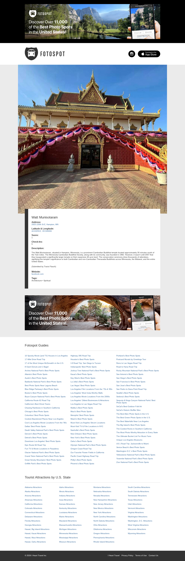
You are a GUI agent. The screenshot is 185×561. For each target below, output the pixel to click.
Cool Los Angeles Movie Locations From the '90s (46, 423)
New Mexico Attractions (103, 508)
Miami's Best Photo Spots (81, 419)
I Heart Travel (113, 555)
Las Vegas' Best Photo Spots (83, 385)
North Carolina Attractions (104, 517)
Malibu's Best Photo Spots (82, 408)
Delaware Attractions (33, 517)
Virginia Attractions (136, 512)
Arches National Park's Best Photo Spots (42, 370)
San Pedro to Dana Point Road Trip (131, 389)
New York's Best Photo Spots (83, 437)
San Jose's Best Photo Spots (128, 385)
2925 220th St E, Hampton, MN (45, 224)
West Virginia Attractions (138, 525)
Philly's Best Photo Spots (81, 460)
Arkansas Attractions (33, 500)
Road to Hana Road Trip (126, 367)
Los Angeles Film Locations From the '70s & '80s (91, 389)
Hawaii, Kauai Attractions (35, 533)
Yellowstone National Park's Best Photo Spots (135, 455)
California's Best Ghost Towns (37, 404)
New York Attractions (102, 512)
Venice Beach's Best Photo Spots (130, 447)
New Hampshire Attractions (105, 500)
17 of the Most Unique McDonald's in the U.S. (44, 363)
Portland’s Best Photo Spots (128, 356)
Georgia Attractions (33, 525)
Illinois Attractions (66, 491)
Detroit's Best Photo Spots (36, 437)
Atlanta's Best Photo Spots (36, 374)
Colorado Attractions (33, 508)
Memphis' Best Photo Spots (82, 415)
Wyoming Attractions (136, 533)
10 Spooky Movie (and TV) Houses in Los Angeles (46, 356)
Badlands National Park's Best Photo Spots (43, 382)
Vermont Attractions (136, 508)
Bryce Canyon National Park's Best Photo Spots (45, 396)
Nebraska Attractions (102, 491)
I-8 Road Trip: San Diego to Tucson (86, 363)
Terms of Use (141, 555)
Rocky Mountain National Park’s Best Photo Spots (137, 370)
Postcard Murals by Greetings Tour (131, 359)
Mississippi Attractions (68, 538)
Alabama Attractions (33, 487)
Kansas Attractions (67, 504)
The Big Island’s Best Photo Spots (130, 425)
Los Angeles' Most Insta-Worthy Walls (87, 393)
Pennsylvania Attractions (103, 538)
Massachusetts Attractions (70, 525)
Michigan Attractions (67, 529)
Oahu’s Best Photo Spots (81, 441)
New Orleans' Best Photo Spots (84, 434)
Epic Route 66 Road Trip (35, 445)
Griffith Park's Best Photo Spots (38, 463)
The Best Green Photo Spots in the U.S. (133, 417)
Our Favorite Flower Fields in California (87, 452)
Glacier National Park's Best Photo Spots (42, 452)
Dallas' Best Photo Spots (35, 426)
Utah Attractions (134, 504)
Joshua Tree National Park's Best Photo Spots (90, 370)
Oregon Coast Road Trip (81, 449)
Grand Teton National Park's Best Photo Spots (44, 456)
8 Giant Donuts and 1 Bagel (36, 367)
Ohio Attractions (100, 525)
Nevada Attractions (101, 496)
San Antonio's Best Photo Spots (129, 374)
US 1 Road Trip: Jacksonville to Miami (132, 444)
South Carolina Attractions (139, 487)
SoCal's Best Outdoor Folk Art (129, 406)
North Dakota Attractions (103, 521)
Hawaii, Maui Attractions (35, 538)
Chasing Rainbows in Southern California (42, 408)
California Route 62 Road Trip (37, 400)
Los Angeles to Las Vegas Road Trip (86, 404)
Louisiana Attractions (68, 512)
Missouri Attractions (67, 542)
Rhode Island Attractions (103, 542)
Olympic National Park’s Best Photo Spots (88, 445)
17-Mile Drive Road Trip (35, 359)
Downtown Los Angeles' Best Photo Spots (42, 441)
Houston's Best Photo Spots (82, 359)
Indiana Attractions (67, 496)
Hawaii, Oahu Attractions (35, 542)
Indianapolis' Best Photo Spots (84, 367)
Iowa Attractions (66, 500)
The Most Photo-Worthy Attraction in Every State (137, 432)
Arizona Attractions (33, 496)
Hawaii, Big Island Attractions (37, 529)
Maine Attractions (66, 517)
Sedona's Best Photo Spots (128, 396)
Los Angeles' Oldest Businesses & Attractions (90, 400)
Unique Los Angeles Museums (129, 440)
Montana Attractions (102, 487)
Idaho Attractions (66, 487)
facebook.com (38, 274)
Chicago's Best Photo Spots (36, 411)
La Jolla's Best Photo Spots (82, 382)
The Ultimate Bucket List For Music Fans (133, 436)
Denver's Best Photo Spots (36, 434)
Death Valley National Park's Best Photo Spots (44, 430)
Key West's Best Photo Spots (83, 378)
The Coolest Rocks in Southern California (134, 429)
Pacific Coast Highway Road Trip (84, 456)
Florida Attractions (32, 521)
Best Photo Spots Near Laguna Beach (41, 385)
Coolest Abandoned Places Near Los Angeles (44, 419)
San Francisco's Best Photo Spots (130, 382)
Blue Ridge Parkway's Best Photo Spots (42, 389)
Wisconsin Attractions (137, 529)
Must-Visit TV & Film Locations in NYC (87, 426)
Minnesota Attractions (68, 533)
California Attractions (33, 504)
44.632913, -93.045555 (42, 231)
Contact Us (153, 555)
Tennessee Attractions (137, 496)
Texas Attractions (135, 500)
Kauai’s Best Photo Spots (81, 374)
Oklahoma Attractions (102, 529)
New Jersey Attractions (103, 504)
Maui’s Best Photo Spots (81, 411)
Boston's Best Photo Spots (36, 393)
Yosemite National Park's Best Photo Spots (134, 458)
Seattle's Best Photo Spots (127, 393)
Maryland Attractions (68, 521)
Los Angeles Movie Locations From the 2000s (90, 396)
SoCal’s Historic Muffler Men (128, 410)
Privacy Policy (127, 555)
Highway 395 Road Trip (81, 356)
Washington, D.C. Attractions (140, 521)
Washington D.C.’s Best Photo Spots (131, 451)
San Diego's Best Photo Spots (129, 378)
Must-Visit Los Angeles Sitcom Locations (88, 423)
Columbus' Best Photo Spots (37, 415)
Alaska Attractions (32, 491)
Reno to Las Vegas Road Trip (129, 363)
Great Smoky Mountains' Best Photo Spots (43, 460)
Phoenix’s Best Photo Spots (82, 463)
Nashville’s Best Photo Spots (83, 430)
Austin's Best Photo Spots (36, 378)
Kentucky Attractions (68, 508)
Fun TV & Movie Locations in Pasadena (42, 449)
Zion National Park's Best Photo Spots (132, 462)
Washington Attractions (137, 517)
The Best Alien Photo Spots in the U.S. (132, 414)
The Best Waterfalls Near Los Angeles (132, 421)
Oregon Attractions (101, 533)
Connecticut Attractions (34, 512)
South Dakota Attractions (138, 491)
